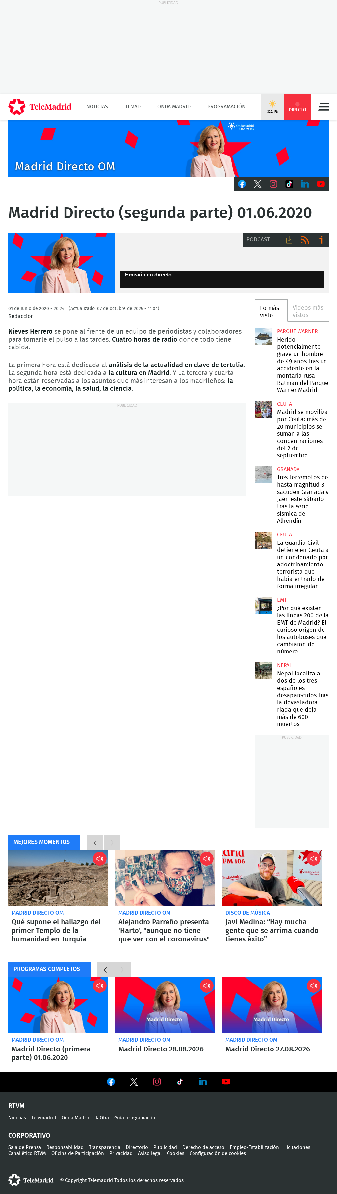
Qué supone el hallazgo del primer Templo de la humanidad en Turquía (58, 878)
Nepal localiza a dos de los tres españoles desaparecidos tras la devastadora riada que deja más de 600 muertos (263, 670)
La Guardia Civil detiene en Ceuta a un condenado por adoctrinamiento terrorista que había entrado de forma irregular (263, 540)
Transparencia (104, 1147)
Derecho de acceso (203, 1147)
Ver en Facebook (110, 1083)
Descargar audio (289, 240)
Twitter (258, 184)
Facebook (242, 184)
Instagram (273, 184)
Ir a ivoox (321, 240)
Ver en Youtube (226, 1081)
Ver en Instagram (157, 1081)
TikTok (289, 184)
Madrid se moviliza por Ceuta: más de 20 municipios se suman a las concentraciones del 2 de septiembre (263, 409)
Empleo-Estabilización (254, 1147)
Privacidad (121, 1153)
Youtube (321, 184)
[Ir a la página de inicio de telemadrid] (39, 107)
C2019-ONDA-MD (168, 148)
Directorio (137, 1147)
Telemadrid (43, 1118)
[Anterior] (95, 842)
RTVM (16, 1106)
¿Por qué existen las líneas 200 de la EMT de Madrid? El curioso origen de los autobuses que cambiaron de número (263, 605)
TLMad (133, 106)
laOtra (102, 1118)
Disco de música (247, 913)
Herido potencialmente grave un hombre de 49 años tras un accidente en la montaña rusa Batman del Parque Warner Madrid (263, 336)
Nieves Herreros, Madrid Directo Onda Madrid (61, 263)
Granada (288, 469)
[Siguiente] (112, 842)
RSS (305, 240)
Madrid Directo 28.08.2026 (165, 1005)
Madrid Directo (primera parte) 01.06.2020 (58, 1005)
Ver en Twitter (134, 1083)
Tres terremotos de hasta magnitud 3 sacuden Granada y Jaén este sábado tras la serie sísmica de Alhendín (263, 474)
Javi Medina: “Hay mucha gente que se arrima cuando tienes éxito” (272, 878)
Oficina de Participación (77, 1153)
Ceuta (284, 404)
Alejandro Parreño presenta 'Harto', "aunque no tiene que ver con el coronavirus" (165, 878)
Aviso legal (150, 1153)
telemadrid (31, 1180)
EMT (282, 600)
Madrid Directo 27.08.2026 (272, 1005)
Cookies (175, 1153)
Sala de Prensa (24, 1147)
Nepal (284, 665)
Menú (324, 107)
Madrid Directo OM (38, 913)
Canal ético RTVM (27, 1153)
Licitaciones (297, 1147)
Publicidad (165, 1147)
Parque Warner (297, 331)
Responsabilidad (65, 1147)
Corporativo (29, 1135)
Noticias (97, 106)
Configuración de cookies (218, 1153)
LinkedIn (305, 184)
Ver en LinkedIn (203, 1081)
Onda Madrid (174, 106)
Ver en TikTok (180, 1083)
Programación (226, 106)
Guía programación (135, 1118)
